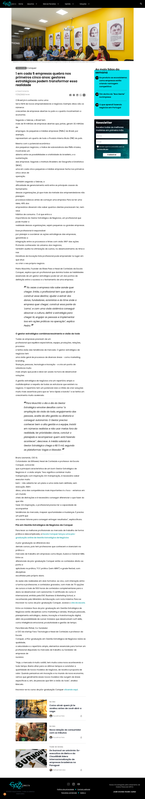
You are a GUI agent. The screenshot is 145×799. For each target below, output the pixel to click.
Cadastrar (111, 154)
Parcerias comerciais (69, 793)
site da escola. (78, 602)
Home (21, 4)
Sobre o (83, 793)
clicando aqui (71, 689)
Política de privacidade (65, 789)
